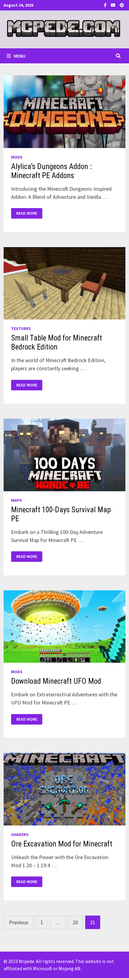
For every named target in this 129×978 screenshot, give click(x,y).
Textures (21, 328)
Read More (26, 213)
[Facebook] (105, 4)
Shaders (19, 834)
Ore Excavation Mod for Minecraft (61, 844)
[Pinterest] (121, 4)
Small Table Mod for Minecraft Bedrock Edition (56, 342)
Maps (16, 500)
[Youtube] (113, 4)
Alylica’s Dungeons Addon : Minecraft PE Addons (51, 171)
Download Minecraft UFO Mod (56, 681)
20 (75, 922)
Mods (16, 157)
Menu (20, 56)
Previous (18, 922)
